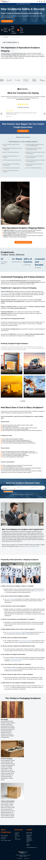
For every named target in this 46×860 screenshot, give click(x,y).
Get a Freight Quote (7, 21)
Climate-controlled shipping (16, 659)
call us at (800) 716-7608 (33, 546)
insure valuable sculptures (25, 640)
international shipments (16, 660)
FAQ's (16, 837)
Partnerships (3, 838)
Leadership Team (4, 837)
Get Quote (8, 491)
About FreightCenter (4, 835)
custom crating (10, 599)
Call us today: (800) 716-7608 (23, 3)
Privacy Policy (19, 858)
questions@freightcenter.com (31, 847)
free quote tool (23, 546)
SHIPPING (6, 37)
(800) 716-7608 (29, 832)
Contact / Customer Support (6, 840)
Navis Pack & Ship (5, 293)
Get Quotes (23, 401)
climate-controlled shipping (10, 669)
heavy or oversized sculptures (13, 632)
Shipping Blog (17, 835)
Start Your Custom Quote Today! (23, 242)
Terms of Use (26, 858)
